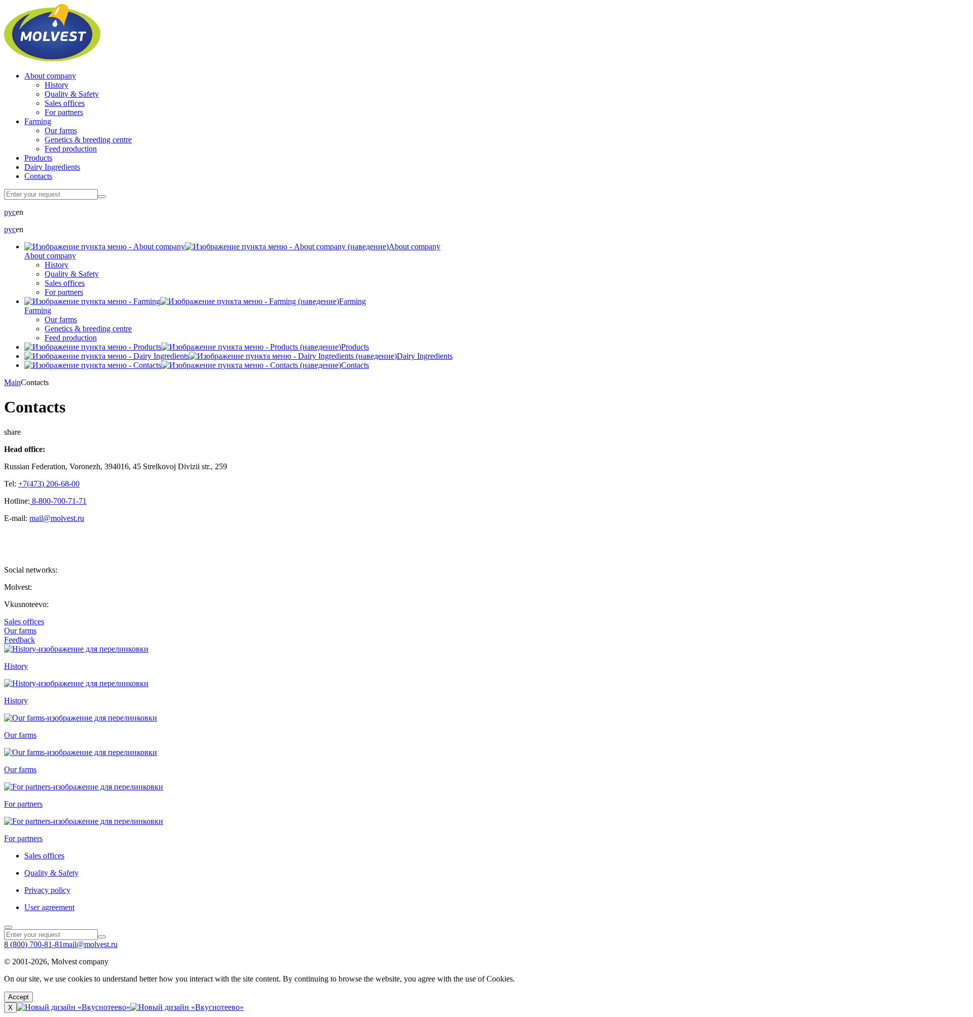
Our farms (61, 130)
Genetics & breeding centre (88, 139)
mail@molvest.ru (56, 518)
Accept (18, 997)
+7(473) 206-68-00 (49, 483)
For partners (64, 112)
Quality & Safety (72, 94)
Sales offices (65, 103)
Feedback (19, 639)
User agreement (49, 907)
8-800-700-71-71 (58, 501)
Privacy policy (47, 890)
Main (12, 382)
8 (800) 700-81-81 (33, 944)
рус (10, 212)
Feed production (71, 148)
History (56, 85)
